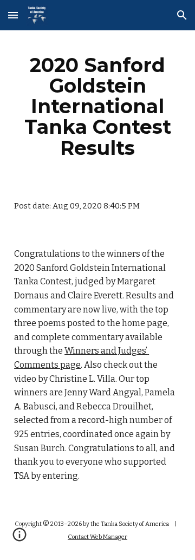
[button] (13, 15)
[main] (97, 106)
